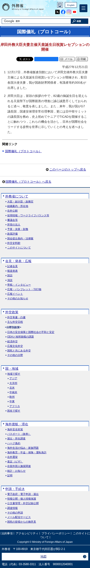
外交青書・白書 (16, 317)
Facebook (63, 12)
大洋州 (13, 383)
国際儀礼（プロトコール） (23, 151)
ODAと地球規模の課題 (20, 336)
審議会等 (12, 220)
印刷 (83, 59)
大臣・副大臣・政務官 (20, 201)
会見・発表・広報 (18, 261)
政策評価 (12, 233)
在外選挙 (12, 457)
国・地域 (11, 368)
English (71, 5)
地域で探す (13, 374)
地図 (43, 556)
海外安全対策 (15, 429)
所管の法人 (13, 224)
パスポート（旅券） (19, 434)
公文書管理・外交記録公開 (23, 503)
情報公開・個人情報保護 (21, 498)
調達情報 (12, 508)
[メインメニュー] (83, 8)
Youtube (74, 12)
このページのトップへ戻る (67, 169)
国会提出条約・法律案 (20, 238)
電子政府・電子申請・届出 (23, 494)
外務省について (16, 196)
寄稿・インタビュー (19, 284)
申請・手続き (15, 489)
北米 (12, 387)
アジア (13, 378)
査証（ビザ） (15, 461)
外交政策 (11, 312)
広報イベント (15, 294)
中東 (12, 401)
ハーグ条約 (13, 443)
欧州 (12, 397)
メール (69, 59)
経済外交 (12, 341)
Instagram (69, 12)
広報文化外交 (15, 346)
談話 (9, 275)
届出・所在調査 (16, 438)
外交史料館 (13, 243)
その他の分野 (15, 355)
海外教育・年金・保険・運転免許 (27, 452)
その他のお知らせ (17, 298)
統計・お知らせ (16, 471)
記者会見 (12, 266)
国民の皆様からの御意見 (21, 521)
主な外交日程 (15, 322)
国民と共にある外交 (19, 350)
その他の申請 (15, 512)
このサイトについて (19, 247)
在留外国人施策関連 (19, 466)
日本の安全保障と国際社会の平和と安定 (30, 332)
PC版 (60, 5)
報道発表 (12, 271)
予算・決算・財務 (17, 229)
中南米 (13, 392)
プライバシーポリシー (56, 533)
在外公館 (12, 210)
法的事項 (7, 533)
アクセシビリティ (27, 533)
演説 (9, 280)
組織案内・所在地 (17, 206)
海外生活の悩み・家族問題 (23, 448)
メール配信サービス (19, 517)
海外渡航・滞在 (16, 424)
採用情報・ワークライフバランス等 (28, 215)
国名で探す (13, 410)
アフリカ (14, 406)
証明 (9, 475)
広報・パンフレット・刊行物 (24, 289)
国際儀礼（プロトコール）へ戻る (28, 181)
